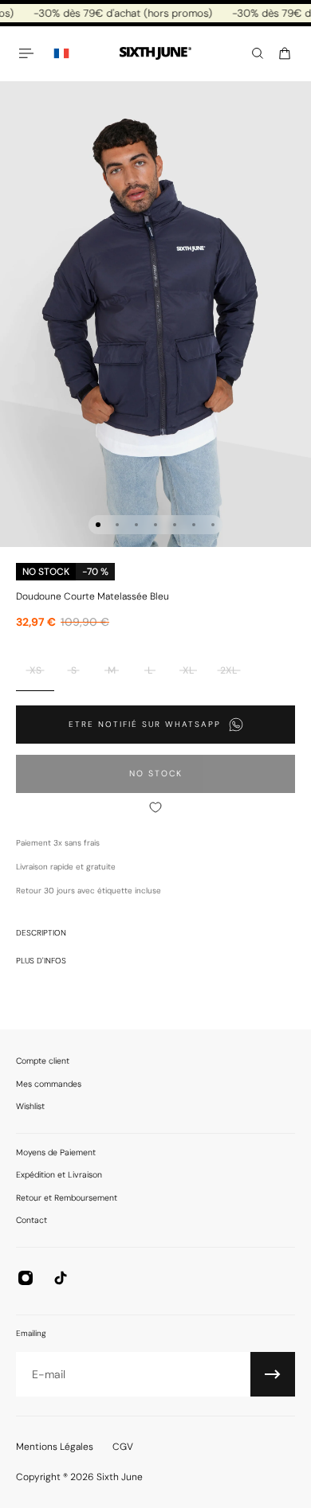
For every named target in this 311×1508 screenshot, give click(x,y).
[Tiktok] (60, 1277)
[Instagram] (25, 1277)
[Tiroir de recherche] (257, 53)
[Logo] (155, 54)
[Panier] (284, 53)
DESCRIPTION (41, 933)
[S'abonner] (272, 1374)
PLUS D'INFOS (41, 960)
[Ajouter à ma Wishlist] (155, 807)
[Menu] (29, 53)
